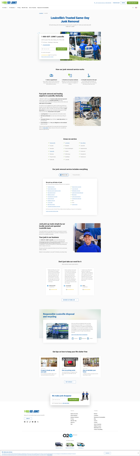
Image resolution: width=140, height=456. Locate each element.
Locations (41, 13)
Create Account (116, 2)
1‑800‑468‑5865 (65, 403)
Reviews (95, 413)
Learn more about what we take (52, 211)
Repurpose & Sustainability (99, 417)
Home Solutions (74, 415)
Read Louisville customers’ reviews (47, 56)
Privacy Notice (49, 454)
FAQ (71, 424)
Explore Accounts (74, 413)
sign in (123, 2)
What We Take (74, 420)
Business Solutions (75, 417)
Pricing (72, 419)
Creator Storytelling (98, 429)
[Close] (138, 453)
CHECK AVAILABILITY (132, 2)
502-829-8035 (46, 45)
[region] (70, 453)
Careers (95, 420)
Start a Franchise (97, 424)
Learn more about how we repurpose (79, 334)
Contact (95, 422)
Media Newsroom (97, 427)
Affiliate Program (97, 426)
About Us (72, 422)
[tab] (64, 174)
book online (45, 127)
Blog (95, 419)
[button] (5, 8)
